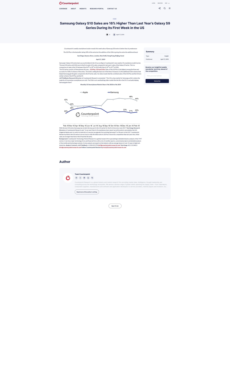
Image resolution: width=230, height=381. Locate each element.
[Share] (159, 8)
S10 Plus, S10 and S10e (97, 69)
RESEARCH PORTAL (97, 9)
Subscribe (157, 81)
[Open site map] (170, 8)
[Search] (165, 8)
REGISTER (160, 3)
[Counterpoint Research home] (69, 3)
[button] (167, 3)
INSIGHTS (83, 9)
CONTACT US (112, 9)
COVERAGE (63, 9)
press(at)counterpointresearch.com (114, 147)
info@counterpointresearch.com (70, 147)
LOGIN (153, 3)
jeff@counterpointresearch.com (109, 145)
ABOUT (73, 9)
